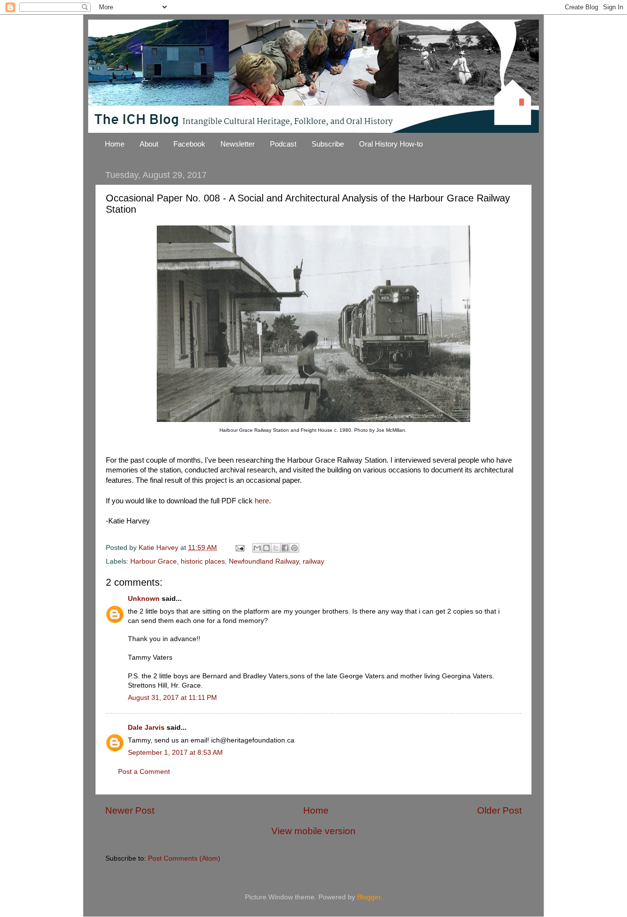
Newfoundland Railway (264, 561)
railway (313, 561)
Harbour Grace (153, 561)
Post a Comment (144, 771)
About (149, 144)
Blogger (369, 897)
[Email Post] (239, 547)
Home (114, 144)
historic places (203, 561)
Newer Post (129, 810)
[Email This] (257, 548)
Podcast (283, 144)
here (262, 501)
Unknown (144, 598)
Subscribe (328, 144)
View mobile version (313, 831)
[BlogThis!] (266, 548)
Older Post (499, 810)
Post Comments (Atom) (184, 858)
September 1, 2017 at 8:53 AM (175, 752)
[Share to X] (276, 548)
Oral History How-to (391, 144)
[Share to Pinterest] (294, 548)
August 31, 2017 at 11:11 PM (172, 697)
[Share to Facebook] (285, 548)
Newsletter (237, 144)
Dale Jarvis (146, 727)
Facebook (189, 144)
